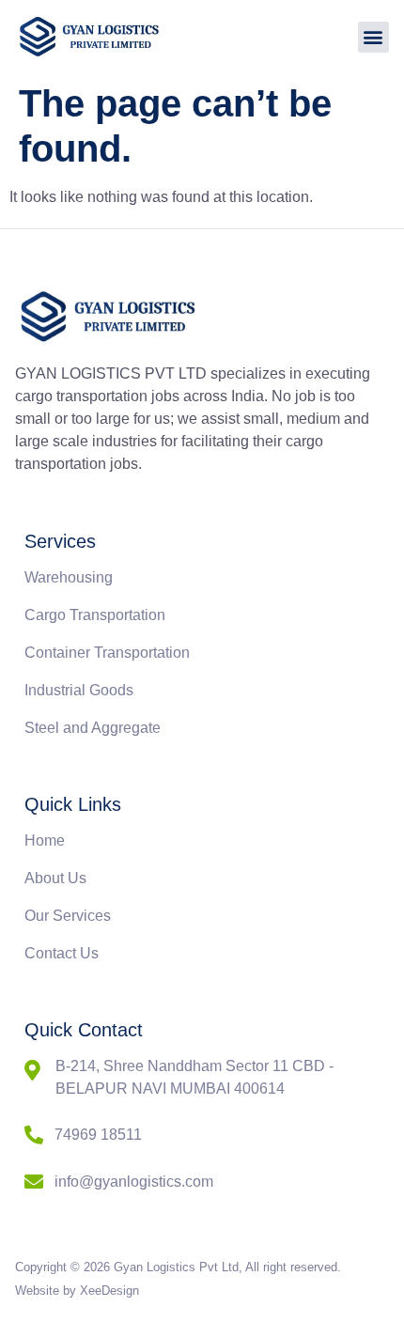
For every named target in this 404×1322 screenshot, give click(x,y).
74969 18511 (98, 1135)
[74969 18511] (33, 1135)
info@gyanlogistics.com (133, 1182)
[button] (373, 37)
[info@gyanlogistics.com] (33, 1182)
